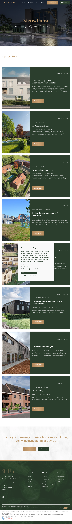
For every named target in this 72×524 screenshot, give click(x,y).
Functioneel (27, 265)
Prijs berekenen (52, 3)
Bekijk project (38, 101)
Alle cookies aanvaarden (29, 273)
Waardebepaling (29, 449)
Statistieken (27, 267)
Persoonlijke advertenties (31, 269)
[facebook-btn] (6, 497)
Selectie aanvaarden (30, 276)
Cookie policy (5, 506)
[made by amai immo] (67, 508)
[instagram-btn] (3, 497)
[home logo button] (8, 3)
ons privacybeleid (38, 261)
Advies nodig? (65, 3)
